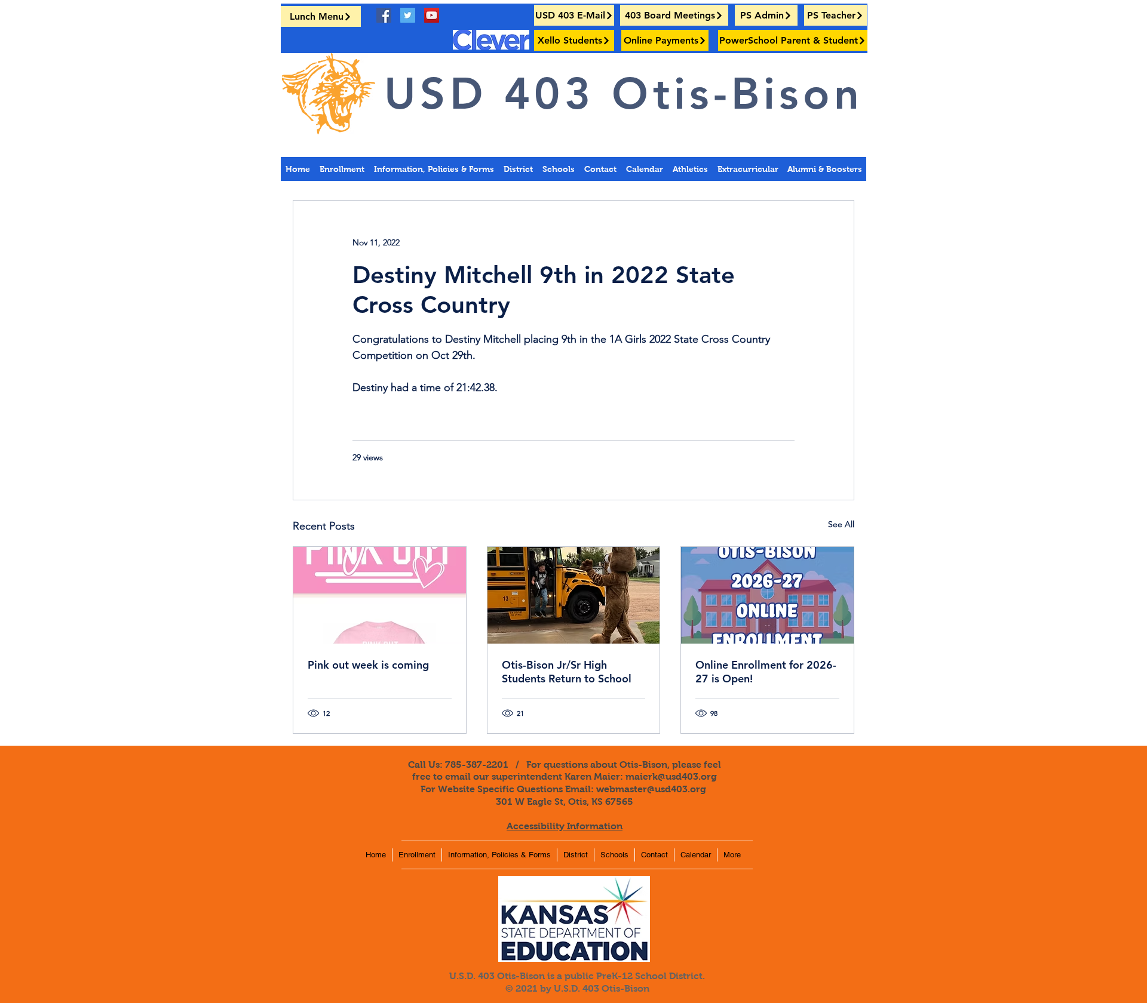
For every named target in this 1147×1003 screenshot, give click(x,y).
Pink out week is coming (368, 665)
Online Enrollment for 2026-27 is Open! (765, 671)
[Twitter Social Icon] (407, 15)
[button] (824, 169)
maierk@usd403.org (671, 776)
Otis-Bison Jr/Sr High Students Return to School (566, 671)
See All (841, 524)
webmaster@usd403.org (651, 789)
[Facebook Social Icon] (383, 15)
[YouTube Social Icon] (431, 15)
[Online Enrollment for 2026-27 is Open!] (767, 595)
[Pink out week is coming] (379, 595)
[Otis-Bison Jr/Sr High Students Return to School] (573, 595)
